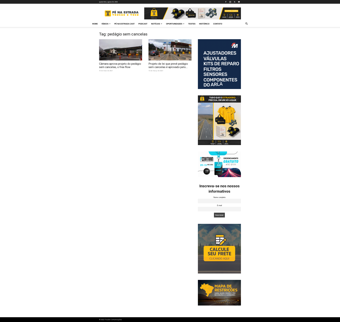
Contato (217, 24)
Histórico (204, 24)
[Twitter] (235, 2)
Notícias (155, 24)
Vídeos (104, 24)
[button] (246, 24)
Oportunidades (174, 24)
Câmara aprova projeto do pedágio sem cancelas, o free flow (120, 65)
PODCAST (142, 24)
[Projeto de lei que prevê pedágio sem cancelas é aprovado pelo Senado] (170, 49)
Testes (191, 24)
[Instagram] (230, 2)
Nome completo (219, 197)
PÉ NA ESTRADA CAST (124, 24)
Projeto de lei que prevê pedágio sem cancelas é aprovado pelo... (168, 65)
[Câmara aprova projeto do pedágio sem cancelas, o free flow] (120, 49)
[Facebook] (226, 2)
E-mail (219, 205)
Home (95, 24)
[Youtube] (239, 2)
